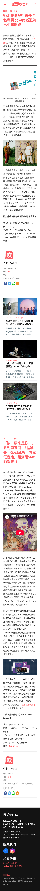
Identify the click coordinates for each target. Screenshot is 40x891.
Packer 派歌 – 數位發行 (12, 866)
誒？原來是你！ (10, 788)
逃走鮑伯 (17, 278)
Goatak (22, 783)
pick (15, 783)
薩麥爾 (29, 783)
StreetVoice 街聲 (10, 863)
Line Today (8, 278)
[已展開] (4, 3)
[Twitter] (9, 283)
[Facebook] (5, 283)
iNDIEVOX (13, 746)
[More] (17, 283)
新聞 (15, 11)
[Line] (13, 283)
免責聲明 (6, 875)
